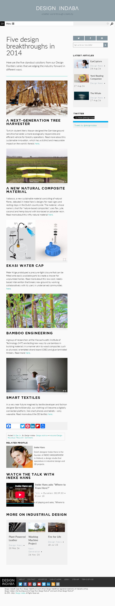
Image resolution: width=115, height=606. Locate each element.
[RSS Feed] (53, 584)
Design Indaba (20, 593)
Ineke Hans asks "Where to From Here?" (50, 486)
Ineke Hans (39, 447)
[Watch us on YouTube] (39, 584)
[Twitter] (22, 426)
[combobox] (91, 23)
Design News (16, 545)
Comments (29, 437)
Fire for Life (54, 536)
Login (66, 579)
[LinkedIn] (32, 426)
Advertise (42, 579)
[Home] (57, 9)
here (36, 143)
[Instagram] (34, 584)
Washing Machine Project (33, 540)
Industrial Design (56, 435)
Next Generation (34, 550)
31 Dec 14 (17, 435)
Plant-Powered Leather (17, 538)
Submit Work (55, 579)
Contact (31, 579)
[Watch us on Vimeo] (44, 584)
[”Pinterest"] (102, 38)
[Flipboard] (37, 426)
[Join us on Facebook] (90, 38)
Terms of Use (87, 579)
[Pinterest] (27, 426)
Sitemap (75, 579)
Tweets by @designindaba (85, 125)
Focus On (20, 437)
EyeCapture (96, 61)
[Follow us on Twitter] (78, 38)
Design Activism (42, 435)
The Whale (95, 93)
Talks (37, 493)
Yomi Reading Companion (96, 77)
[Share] (43, 426)
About (22, 579)
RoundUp (11, 437)
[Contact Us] (58, 584)
